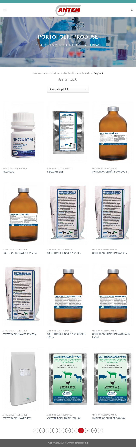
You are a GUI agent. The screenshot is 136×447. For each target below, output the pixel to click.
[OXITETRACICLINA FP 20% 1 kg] (68, 213)
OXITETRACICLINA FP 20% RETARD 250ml (111, 335)
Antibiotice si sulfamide (76, 72)
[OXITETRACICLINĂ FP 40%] (23, 379)
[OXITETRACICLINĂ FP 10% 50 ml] (23, 213)
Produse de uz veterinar (46, 72)
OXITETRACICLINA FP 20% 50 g (19, 334)
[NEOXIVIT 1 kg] (68, 132)
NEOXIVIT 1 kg (55, 171)
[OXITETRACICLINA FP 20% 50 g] (23, 295)
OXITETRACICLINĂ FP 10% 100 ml (110, 171)
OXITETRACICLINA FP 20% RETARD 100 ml (66, 335)
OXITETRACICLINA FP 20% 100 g (109, 252)
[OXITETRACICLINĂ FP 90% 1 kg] (68, 379)
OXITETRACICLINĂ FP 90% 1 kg (63, 418)
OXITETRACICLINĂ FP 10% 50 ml (19, 252)
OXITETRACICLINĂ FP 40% (16, 418)
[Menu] (4, 10)
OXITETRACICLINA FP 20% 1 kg (64, 252)
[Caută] (132, 10)
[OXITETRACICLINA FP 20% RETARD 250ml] (113, 295)
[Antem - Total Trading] (68, 10)
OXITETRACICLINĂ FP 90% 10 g (108, 418)
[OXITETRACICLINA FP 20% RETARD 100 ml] (68, 295)
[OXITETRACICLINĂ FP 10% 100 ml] (113, 132)
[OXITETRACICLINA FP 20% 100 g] (113, 213)
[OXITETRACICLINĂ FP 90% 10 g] (113, 379)
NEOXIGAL (8, 171)
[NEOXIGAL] (23, 132)
